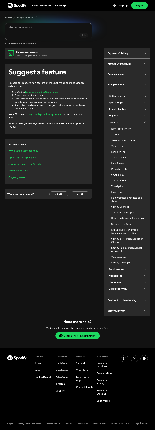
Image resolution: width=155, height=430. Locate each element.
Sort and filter (118, 157)
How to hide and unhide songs (127, 218)
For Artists (61, 363)
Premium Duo (104, 373)
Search (115, 134)
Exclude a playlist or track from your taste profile (125, 231)
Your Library (118, 146)
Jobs (37, 370)
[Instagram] (124, 358)
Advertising (62, 376)
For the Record (43, 376)
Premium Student (102, 392)
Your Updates (118, 257)
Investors (60, 383)
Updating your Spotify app (22, 157)
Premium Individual (102, 364)
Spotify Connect (120, 206)
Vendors (60, 390)
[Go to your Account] (87, 53)
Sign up (123, 5)
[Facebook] (144, 358)
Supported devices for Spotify (24, 164)
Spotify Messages (120, 262)
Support (80, 363)
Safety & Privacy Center (29, 423)
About (38, 363)
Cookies (69, 423)
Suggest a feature (121, 224)
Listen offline (118, 151)
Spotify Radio (118, 180)
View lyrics (117, 186)
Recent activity (119, 169)
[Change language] (114, 5)
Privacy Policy (53, 423)
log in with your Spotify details (44, 114)
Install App (61, 5)
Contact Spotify (84, 387)
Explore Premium (41, 5)
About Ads (82, 423)
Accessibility (99, 423)
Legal (10, 423)
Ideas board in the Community (41, 92)
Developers (62, 370)
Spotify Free (103, 400)
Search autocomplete (123, 140)
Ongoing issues (16, 177)
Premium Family (102, 381)
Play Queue (117, 163)
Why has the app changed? (23, 150)
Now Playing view (18, 170)
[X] (134, 358)
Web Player (82, 370)
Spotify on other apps (122, 212)
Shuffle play (117, 174)
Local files (116, 192)
